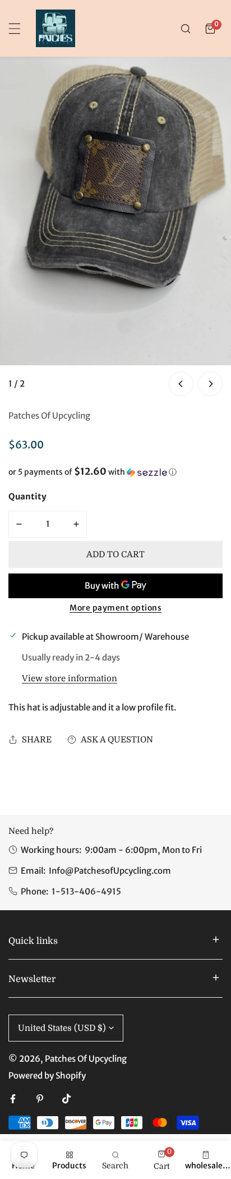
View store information (69, 678)
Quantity (27, 496)
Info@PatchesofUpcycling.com (110, 870)
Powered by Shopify (47, 1075)
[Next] (210, 383)
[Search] (185, 28)
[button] (210, 28)
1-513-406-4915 (86, 891)
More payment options (115, 608)
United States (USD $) (62, 1028)
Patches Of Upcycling (49, 415)
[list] (115, 227)
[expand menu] (14, 28)
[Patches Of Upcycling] (55, 28)
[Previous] (181, 383)
